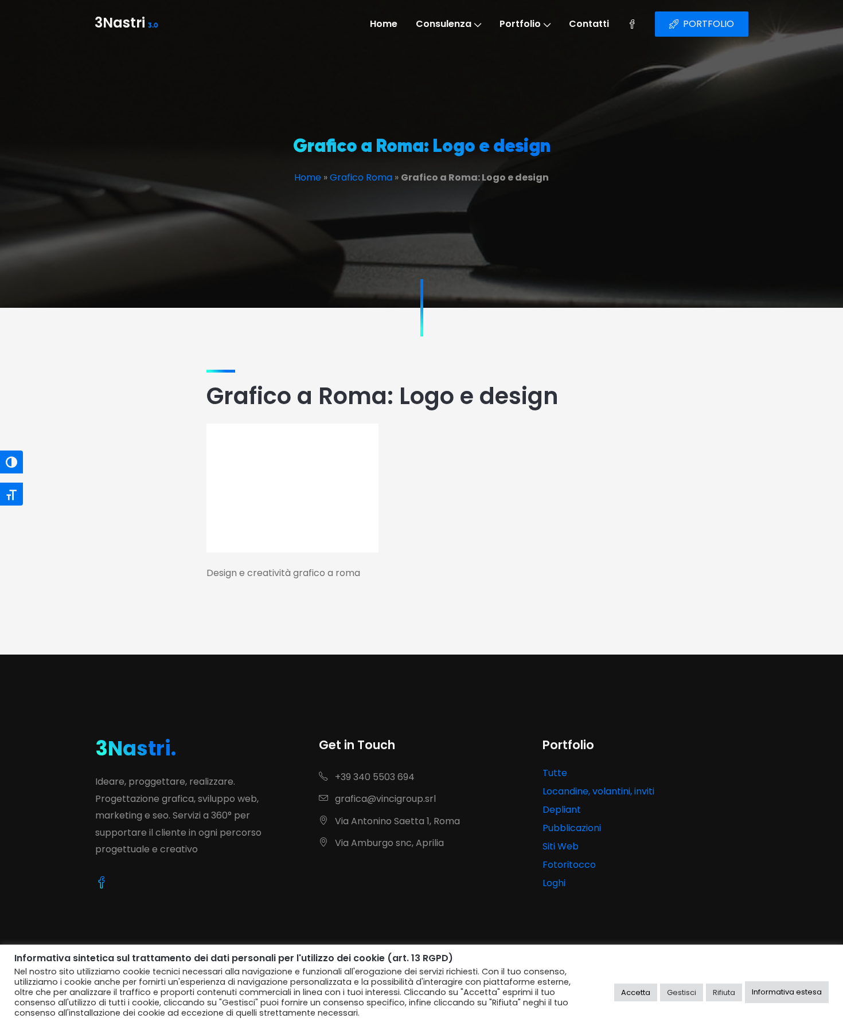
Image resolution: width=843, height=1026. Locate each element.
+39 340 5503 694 (374, 777)
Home (383, 23)
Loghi (554, 883)
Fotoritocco (569, 864)
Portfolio (520, 23)
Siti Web (561, 846)
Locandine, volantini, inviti (598, 791)
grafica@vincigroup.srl (384, 798)
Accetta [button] (635, 992)
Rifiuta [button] (724, 992)
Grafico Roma (361, 177)
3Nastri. (135, 748)
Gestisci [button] (681, 992)
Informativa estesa (787, 991)
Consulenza (443, 23)
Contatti (589, 23)
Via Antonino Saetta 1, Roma (396, 821)
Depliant (562, 809)
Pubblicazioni (572, 828)
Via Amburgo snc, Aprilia (388, 842)
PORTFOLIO (708, 23)
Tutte (555, 773)
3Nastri (126, 24)
